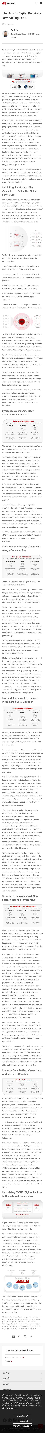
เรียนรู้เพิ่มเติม (7, 1408)
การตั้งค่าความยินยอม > (22, 1426)
